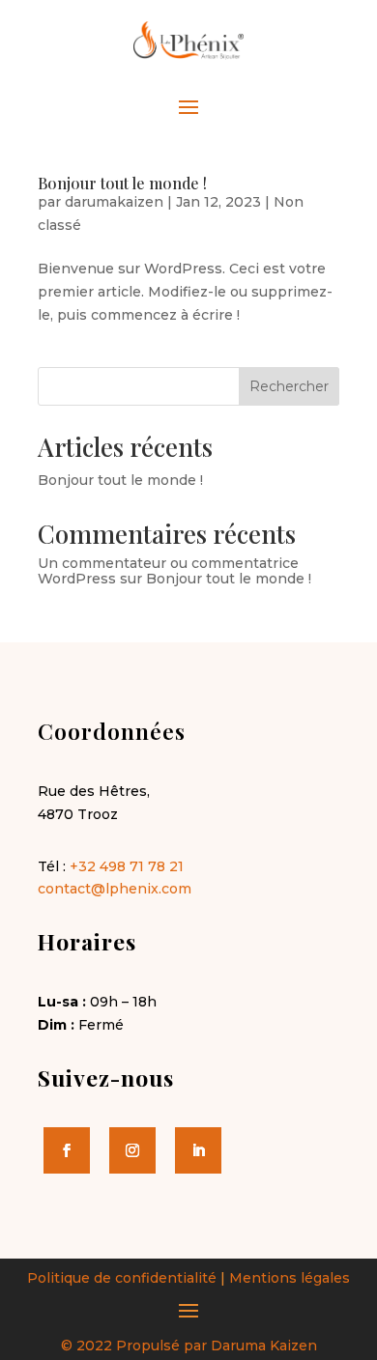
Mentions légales (289, 1278)
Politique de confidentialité (122, 1278)
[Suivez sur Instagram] (132, 1150)
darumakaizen (114, 202)
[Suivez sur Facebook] (67, 1150)
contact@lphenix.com (114, 888)
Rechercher (289, 386)
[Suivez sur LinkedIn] (198, 1150)
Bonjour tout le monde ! (122, 183)
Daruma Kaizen (264, 1345)
